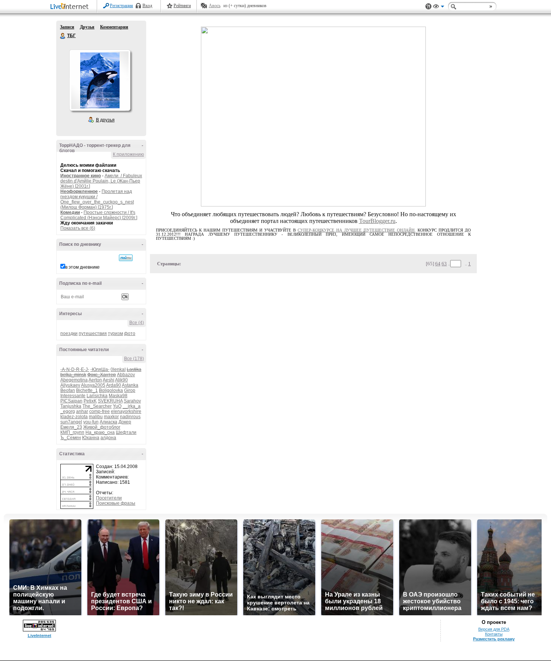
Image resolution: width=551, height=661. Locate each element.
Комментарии (114, 27)
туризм (115, 333)
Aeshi (108, 380)
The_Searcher (97, 406)
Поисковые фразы (115, 503)
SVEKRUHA (110, 401)
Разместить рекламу (494, 639)
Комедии (70, 212)
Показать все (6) (77, 228)
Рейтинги (182, 5)
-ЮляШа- (99, 369)
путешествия (93, 333)
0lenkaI (118, 369)
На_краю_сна (100, 432)
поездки (69, 333)
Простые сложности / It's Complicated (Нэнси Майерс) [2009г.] (98, 215)
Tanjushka (70, 406)
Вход (147, 5)
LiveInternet (71, 7)
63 (444, 263)
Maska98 (118, 395)
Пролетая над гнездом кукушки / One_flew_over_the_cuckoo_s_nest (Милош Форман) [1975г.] (97, 199)
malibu (96, 416)
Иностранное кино (80, 175)
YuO (117, 406)
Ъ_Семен (70, 437)
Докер (124, 422)
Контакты (494, 634)
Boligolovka (111, 390)
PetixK (90, 401)
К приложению (128, 154)
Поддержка (428, 6)
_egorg (67, 411)
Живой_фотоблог (101, 427)
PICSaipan (71, 401)
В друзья (105, 120)
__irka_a (132, 406)
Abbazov (126, 374)
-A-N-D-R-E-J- (74, 369)
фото (129, 333)
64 (437, 263)
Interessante (72, 395)
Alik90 (121, 380)
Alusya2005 (93, 385)
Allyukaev (70, 385)
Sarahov (132, 401)
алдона (108, 437)
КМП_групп (72, 432)
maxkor (111, 416)
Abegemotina (74, 380)
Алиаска (108, 422)
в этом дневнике (82, 267)
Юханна (90, 437)
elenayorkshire (126, 411)
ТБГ (63, 36)
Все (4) (136, 322)
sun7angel (71, 422)
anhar (82, 411)
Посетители (109, 498)
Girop (129, 390)
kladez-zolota (74, 416)
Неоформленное (79, 191)
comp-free (99, 411)
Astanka (130, 385)
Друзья (87, 27)
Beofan (67, 390)
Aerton (95, 380)
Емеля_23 (71, 427)
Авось (214, 5)
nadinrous (130, 416)
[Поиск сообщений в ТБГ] (126, 257)
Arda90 (113, 385)
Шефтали (126, 432)
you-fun (91, 422)
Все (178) (134, 358)
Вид (438, 7)
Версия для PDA (493, 629)
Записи (67, 27)
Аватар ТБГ (100, 80)
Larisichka (97, 395)
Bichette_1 (87, 390)
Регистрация (121, 5)
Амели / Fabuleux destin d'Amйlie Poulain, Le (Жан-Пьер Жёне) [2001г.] (101, 181)
